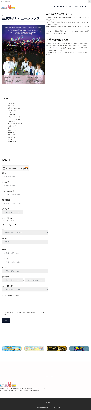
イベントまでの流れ (72, 6)
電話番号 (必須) (6, 200)
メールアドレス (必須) (8, 191)
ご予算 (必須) (5, 209)
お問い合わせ (84, 6)
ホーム (53, 6)
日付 (3, 225)
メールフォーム (57, 48)
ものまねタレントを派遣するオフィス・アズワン (48, 407)
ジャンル (4, 267)
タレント (59, 6)
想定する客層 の (13, 278)
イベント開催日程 (8, 219)
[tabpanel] (45, 123)
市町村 (4, 250)
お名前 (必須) (5, 182)
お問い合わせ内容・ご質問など (10, 295)
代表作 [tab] (6, 98)
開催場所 (4, 238)
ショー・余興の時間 (7, 286)
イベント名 (5, 258)
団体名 (4, 173)
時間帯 (4, 229)
